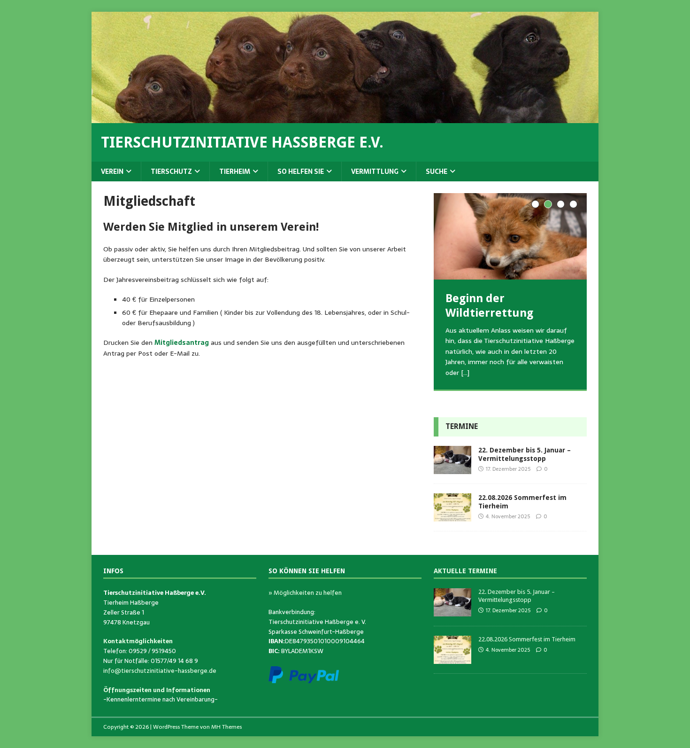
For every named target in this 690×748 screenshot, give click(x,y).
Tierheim (234, 171)
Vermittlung (375, 171)
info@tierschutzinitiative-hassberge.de (159, 671)
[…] (465, 372)
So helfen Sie (300, 171)
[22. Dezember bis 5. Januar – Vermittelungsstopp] (452, 469)
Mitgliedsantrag (181, 342)
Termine (461, 426)
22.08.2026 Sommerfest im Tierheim (526, 639)
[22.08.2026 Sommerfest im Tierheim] (452, 516)
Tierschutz (171, 171)
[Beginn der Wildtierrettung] (510, 236)
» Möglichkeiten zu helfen (305, 593)
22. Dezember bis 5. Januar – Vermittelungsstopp (516, 595)
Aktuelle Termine (465, 571)
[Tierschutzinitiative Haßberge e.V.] (345, 118)
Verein (112, 171)
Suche (436, 171)
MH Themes (226, 727)
